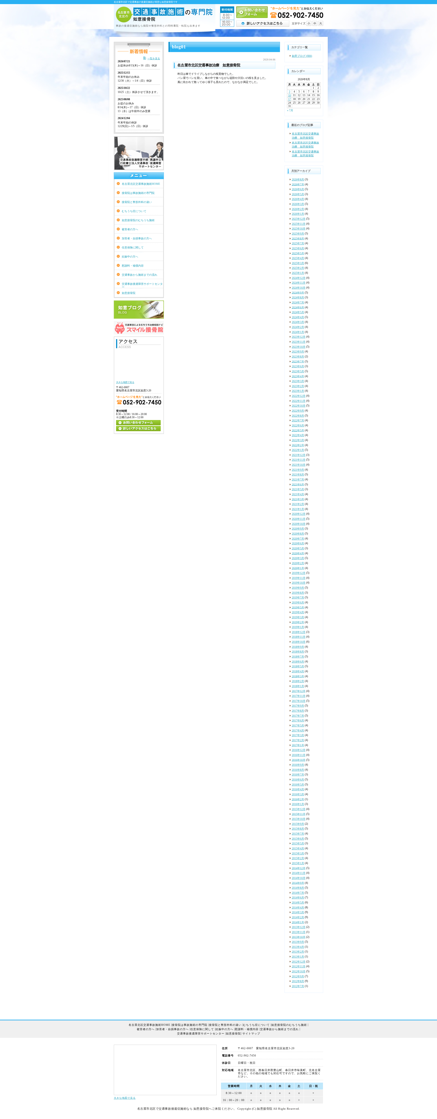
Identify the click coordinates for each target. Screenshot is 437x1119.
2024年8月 (298, 297)
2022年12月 (298, 396)
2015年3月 (298, 853)
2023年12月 (298, 336)
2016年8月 (298, 769)
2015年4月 (298, 848)
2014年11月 (298, 873)
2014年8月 (298, 887)
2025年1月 (298, 273)
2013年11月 (298, 932)
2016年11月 (298, 755)
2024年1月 (298, 332)
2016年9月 (298, 764)
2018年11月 (298, 636)
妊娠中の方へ (130, 256)
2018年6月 (298, 661)
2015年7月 (298, 833)
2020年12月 (298, 514)
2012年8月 (298, 981)
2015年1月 (298, 863)
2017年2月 (298, 740)
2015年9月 (298, 824)
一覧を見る (153, 58)
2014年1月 (298, 922)
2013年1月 (298, 956)
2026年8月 (298, 179)
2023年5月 (298, 371)
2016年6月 (298, 779)
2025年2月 (298, 268)
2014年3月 (298, 912)
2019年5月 (298, 607)
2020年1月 (298, 568)
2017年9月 (298, 705)
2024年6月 (298, 307)
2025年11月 (298, 223)
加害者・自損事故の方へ (137, 238)
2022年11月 (298, 401)
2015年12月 (298, 809)
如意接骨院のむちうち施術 (138, 220)
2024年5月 (298, 312)
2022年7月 (298, 420)
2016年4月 (298, 789)
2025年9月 (298, 233)
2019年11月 (298, 578)
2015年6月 (298, 838)
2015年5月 (298, 843)
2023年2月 (298, 386)
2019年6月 (298, 602)
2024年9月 (298, 292)
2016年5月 (298, 784)
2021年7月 (298, 479)
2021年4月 (298, 494)
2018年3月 (298, 676)
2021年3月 (298, 499)
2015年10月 (298, 819)
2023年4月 (298, 376)
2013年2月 (298, 951)
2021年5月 (298, 489)
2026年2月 (298, 209)
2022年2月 (298, 445)
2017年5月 (298, 725)
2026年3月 (298, 204)
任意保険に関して (133, 247)
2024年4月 (298, 317)
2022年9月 (298, 410)
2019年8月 (298, 592)
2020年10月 (298, 524)
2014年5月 (298, 902)
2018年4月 (298, 671)
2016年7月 (298, 774)
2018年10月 (298, 641)
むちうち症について (134, 211)
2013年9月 (298, 942)
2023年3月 (298, 381)
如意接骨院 (128, 293)
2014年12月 (298, 868)
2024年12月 (298, 278)
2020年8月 (298, 533)
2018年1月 (298, 686)
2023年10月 (298, 346)
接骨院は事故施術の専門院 (138, 193)
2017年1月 (298, 745)
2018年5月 (298, 666)
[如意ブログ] (139, 316)
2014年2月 (298, 917)
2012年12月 (298, 961)
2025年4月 (298, 258)
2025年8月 (298, 238)
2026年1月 (298, 213)
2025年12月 (298, 218)
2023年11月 (298, 341)
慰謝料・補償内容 (133, 265)
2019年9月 (298, 587)
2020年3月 (298, 558)
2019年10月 (298, 582)
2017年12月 (298, 691)
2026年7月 (298, 184)
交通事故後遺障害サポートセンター (142, 285)
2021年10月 (298, 464)
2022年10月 (298, 405)
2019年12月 (298, 573)
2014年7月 (298, 892)
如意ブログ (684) (302, 56)
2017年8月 (298, 710)
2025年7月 (298, 243)
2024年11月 (298, 282)
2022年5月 (298, 430)
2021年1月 (298, 509)
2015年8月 (298, 828)
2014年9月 (298, 882)
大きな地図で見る (125, 1098)
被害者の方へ (130, 229)
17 (289, 99)
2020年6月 (298, 543)
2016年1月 (298, 804)
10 (289, 95)
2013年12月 (298, 927)
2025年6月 (298, 248)
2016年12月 (298, 750)
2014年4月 (298, 907)
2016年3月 (298, 794)
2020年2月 (298, 563)
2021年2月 (298, 504)
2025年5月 (298, 253)
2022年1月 (298, 450)
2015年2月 (298, 858)
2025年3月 (298, 263)
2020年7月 (298, 538)
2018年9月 (298, 646)
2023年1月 (298, 391)
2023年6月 (298, 366)
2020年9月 (298, 528)
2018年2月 (298, 681)
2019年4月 (298, 612)
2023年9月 (298, 351)
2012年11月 (298, 966)
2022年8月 (298, 415)
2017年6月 (298, 720)
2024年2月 (298, 327)
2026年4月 (298, 199)
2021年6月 (298, 484)
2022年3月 (298, 440)
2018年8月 (298, 651)
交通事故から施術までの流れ (139, 274)
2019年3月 (298, 617)
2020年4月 (298, 553)
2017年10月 (298, 701)
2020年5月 (298, 548)
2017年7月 (298, 715)
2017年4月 (298, 730)
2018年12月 (298, 632)
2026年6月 (298, 189)
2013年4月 (298, 947)
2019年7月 (298, 597)
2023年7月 (298, 361)
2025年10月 (298, 228)
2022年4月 (298, 435)
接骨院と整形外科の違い (137, 202)
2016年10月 (298, 759)
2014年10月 (298, 878)
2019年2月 (298, 622)
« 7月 (290, 110)
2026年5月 (298, 194)
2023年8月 (298, 356)
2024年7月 (298, 302)
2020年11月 (298, 519)
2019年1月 (298, 627)
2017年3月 (298, 735)
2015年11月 (298, 814)
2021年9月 (298, 469)
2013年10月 (298, 937)
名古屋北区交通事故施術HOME (141, 183)
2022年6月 (298, 425)
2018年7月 (298, 656)
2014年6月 (298, 897)
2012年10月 (298, 971)
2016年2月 (298, 799)
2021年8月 (298, 474)
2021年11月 (298, 459)
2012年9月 (298, 976)
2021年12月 (298, 455)
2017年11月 (298, 696)
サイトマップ (251, 1033)
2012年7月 (298, 986)
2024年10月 (298, 287)
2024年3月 (298, 322)
